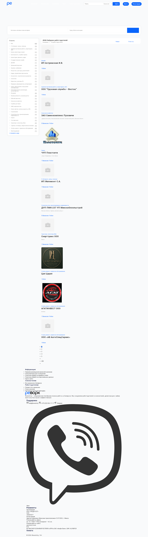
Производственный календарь (35, 391)
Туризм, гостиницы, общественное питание (22, 125)
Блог (64, 4)
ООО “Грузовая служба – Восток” (59, 89)
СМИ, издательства (16, 106)
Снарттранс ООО (50, 236)
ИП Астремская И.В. (52, 63)
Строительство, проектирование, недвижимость (20, 115)
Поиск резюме (30, 389)
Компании (55, 4)
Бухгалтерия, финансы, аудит (18, 57)
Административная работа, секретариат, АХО (22, 49)
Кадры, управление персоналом (19, 73)
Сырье (12, 117)
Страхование (14, 111)
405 (42, 361)
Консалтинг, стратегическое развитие (21, 76)
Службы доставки (15, 103)
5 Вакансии (45, 123)
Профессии (44, 4)
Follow (43, 68)
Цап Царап (47, 273)
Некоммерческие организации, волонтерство (19, 90)
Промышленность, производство (20, 95)
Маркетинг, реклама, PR (17, 81)
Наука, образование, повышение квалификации (19, 87)
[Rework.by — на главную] (32, 393)
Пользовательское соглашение (35, 373)
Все (12, 43)
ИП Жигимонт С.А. (51, 181)
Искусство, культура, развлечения (20, 70)
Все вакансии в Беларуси (33, 383)
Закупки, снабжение (16, 68)
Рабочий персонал (16, 98)
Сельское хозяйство (16, 101)
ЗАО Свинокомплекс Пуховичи (57, 115)
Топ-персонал (14, 120)
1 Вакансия (45, 160)
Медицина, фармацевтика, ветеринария (21, 84)
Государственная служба (17, 60)
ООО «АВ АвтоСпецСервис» (55, 337)
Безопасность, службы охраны (19, 54)
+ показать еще (14, 133)
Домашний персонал (16, 65)
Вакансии (34, 4)
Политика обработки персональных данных (39, 377)
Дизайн (13, 62)
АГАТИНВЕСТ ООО (50, 308)
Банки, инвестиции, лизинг (18, 52)
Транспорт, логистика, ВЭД (18, 123)
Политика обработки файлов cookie (36, 375)
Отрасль (12, 40)
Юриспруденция (15, 130)
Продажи (13, 93)
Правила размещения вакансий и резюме (38, 372)
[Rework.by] (14, 4)
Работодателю (75, 4)
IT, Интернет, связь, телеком (18, 46)
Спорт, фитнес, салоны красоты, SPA (20, 109)
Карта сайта (29, 379)
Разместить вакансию (32, 387)
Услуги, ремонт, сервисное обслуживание (22, 128)
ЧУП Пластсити (49, 153)
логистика (13, 78)
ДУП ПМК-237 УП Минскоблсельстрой (61, 207)
